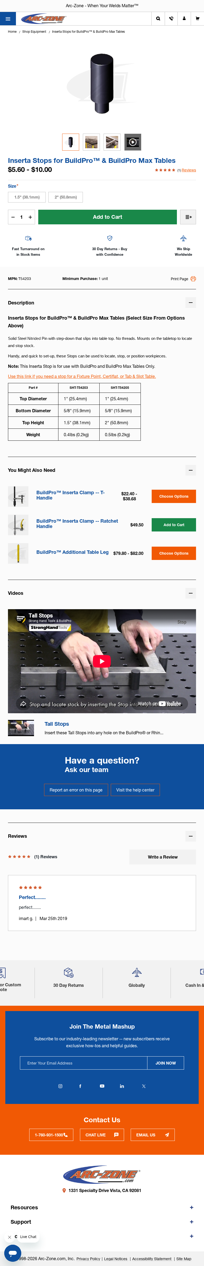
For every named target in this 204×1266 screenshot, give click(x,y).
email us (145, 1134)
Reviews (189, 170)
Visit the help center (135, 790)
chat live (96, 1134)
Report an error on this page (76, 790)
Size (13, 186)
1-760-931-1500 (49, 1134)
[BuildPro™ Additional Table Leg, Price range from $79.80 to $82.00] (18, 553)
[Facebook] (80, 1086)
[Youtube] (102, 1086)
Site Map (183, 1258)
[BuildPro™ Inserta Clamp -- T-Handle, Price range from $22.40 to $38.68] (18, 496)
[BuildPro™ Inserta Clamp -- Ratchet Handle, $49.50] (18, 525)
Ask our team (87, 769)
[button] (69, 975)
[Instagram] (60, 1086)
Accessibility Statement (152, 1258)
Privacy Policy (88, 1258)
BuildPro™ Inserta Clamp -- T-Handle (70, 495)
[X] (144, 1086)
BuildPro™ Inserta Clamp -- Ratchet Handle (77, 523)
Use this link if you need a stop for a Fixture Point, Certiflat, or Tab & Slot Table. (82, 376)
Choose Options (174, 496)
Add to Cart (174, 524)
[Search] (158, 18)
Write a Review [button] (163, 857)
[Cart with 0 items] (197, 18)
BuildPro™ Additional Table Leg (72, 552)
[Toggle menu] (8, 18)
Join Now (166, 1063)
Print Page (179, 279)
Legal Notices (116, 1258)
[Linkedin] (122, 1086)
